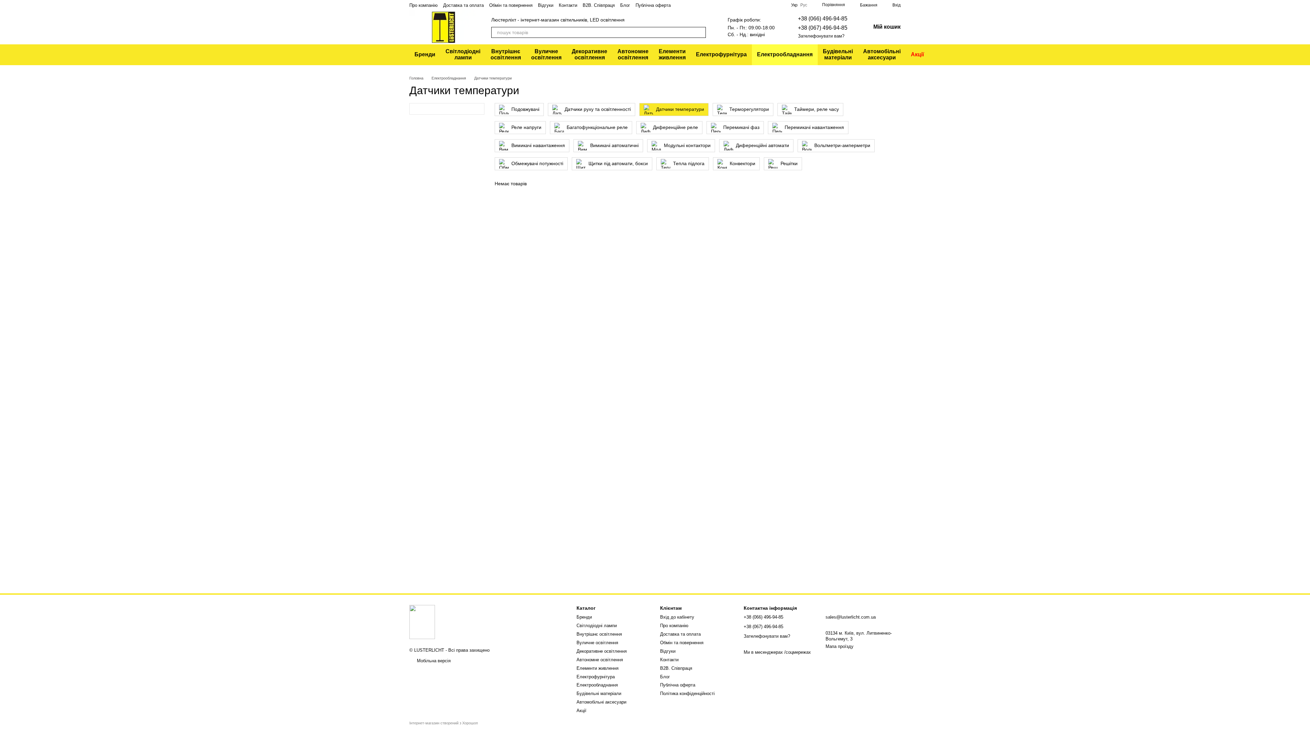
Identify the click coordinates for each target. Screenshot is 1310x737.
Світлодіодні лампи (463, 54)
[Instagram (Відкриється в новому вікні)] (764, 5)
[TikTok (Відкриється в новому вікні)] (772, 5)
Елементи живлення (672, 54)
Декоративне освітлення (589, 54)
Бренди (424, 54)
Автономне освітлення (633, 54)
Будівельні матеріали (838, 54)
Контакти (568, 5)
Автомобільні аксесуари (882, 54)
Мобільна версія (433, 660)
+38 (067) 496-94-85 (822, 28)
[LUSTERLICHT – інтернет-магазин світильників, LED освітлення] (422, 621)
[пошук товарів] (700, 32)
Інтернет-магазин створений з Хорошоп (443, 723)
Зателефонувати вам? (821, 36)
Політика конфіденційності (687, 693)
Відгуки (545, 5)
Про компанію (423, 5)
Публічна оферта (653, 5)
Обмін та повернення (511, 5)
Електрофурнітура (721, 54)
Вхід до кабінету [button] (677, 617)
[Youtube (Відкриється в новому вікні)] (755, 5)
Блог (625, 5)
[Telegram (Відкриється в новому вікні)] (739, 5)
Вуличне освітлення (546, 54)
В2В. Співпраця (599, 5)
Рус (803, 5)
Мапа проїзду (840, 646)
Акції (917, 54)
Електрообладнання (785, 54)
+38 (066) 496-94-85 (822, 18)
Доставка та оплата (463, 5)
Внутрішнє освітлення (506, 54)
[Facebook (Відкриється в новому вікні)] (780, 5)
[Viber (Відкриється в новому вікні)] (747, 5)
